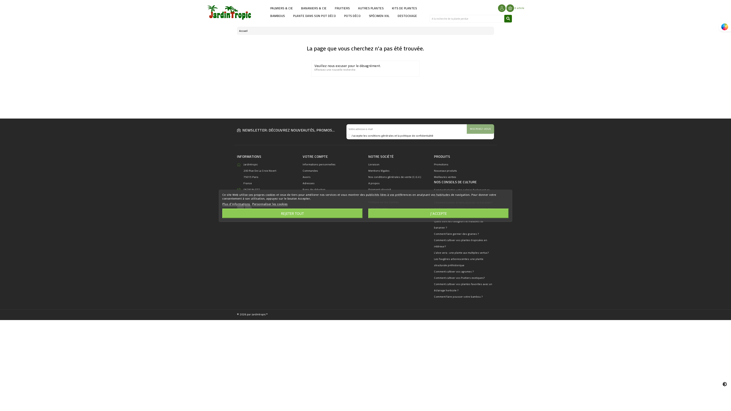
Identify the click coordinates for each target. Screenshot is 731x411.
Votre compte (315, 156)
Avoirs (306, 176)
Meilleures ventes (445, 176)
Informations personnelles (319, 164)
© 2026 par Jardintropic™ (252, 314)
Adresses (308, 183)
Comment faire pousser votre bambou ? (458, 296)
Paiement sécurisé (379, 189)
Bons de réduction (314, 189)
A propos (374, 183)
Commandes (310, 170)
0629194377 (251, 189)
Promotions (441, 164)
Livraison (374, 164)
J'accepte (438, 213)
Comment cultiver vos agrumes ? (454, 271)
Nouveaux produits (445, 170)
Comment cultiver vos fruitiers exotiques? (459, 277)
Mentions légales (378, 170)
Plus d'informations (236, 204)
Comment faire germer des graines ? (456, 233)
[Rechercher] (508, 18)
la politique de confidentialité (415, 135)
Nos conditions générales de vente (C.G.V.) (394, 176)
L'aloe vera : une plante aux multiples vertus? (461, 252)
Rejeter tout (292, 213)
